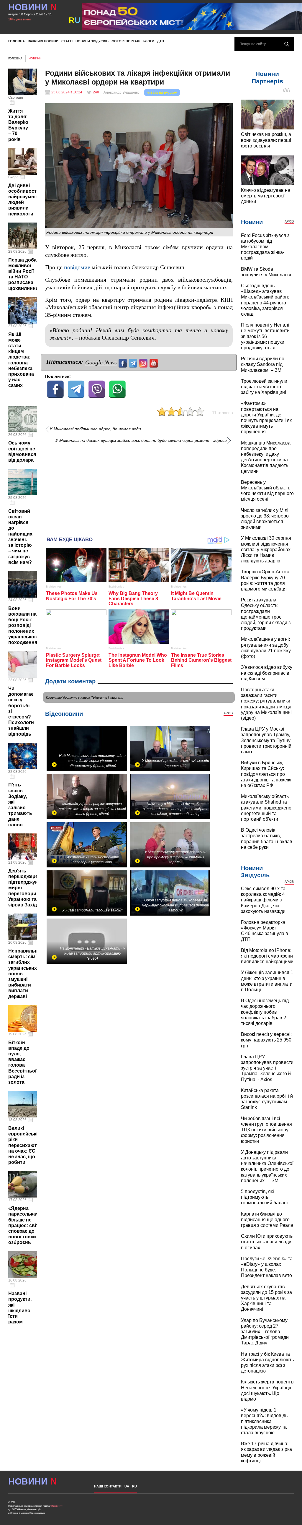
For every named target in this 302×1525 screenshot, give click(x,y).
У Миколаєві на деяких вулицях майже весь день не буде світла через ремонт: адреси (141, 440)
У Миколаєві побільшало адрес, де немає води (95, 429)
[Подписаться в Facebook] (123, 362)
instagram (115, 697)
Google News (101, 362)
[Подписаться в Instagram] (144, 362)
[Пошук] (287, 44)
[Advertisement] (139, 487)
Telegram (97, 697)
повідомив (77, 267)
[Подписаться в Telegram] (134, 362)
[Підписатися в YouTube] (154, 362)
